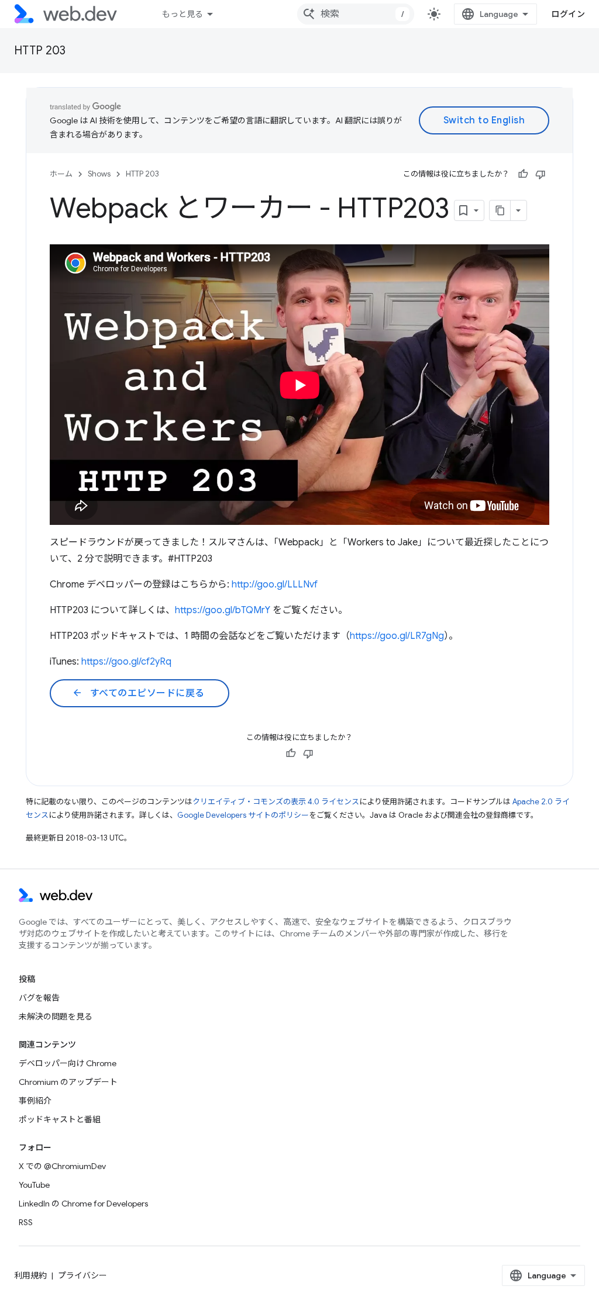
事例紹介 (35, 1100)
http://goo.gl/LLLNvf (275, 584)
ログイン (568, 14)
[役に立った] (523, 174)
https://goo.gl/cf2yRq (126, 662)
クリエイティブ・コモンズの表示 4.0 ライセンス (275, 802)
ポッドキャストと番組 (60, 1119)
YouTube (34, 1185)
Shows (99, 174)
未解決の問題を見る (55, 1016)
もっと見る (182, 14)
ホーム (61, 174)
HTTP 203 (40, 50)
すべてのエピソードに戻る (138, 693)
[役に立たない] (540, 174)
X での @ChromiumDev (62, 1166)
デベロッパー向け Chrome (67, 1063)
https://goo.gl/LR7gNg (397, 636)
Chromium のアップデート (68, 1082)
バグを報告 (39, 998)
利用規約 (30, 1275)
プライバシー (82, 1275)
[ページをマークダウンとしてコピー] (500, 210)
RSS (26, 1222)
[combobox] (355, 14)
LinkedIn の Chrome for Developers (83, 1203)
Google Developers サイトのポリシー (243, 815)
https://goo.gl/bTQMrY (222, 610)
